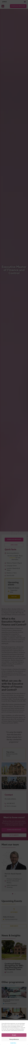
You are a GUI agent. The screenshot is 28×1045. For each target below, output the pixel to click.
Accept (14, 1035)
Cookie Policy (13, 1043)
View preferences (14, 1039)
